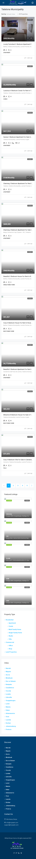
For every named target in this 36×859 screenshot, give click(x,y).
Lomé (8, 704)
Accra (8, 675)
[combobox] (12, 14)
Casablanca (10, 688)
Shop (10, 649)
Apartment (12, 623)
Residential (9, 620)
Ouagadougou (10, 700)
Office (11, 645)
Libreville (9, 697)
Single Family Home (15, 633)
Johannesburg (11, 726)
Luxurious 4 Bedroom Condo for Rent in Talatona (19, 90)
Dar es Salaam (11, 681)
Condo (11, 626)
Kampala (9, 684)
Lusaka (8, 694)
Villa (10, 639)
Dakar (8, 710)
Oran (7, 716)
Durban (8, 723)
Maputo (8, 671)
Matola (8, 707)
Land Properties (11, 652)
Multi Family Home (15, 629)
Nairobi (8, 668)
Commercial (10, 642)
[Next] (32, 485)
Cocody (8, 691)
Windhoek (9, 678)
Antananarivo (10, 713)
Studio (11, 636)
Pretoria (8, 729)
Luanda (8, 720)
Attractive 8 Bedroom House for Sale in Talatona (19, 415)
